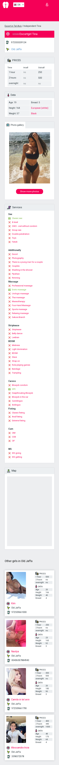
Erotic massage (19, 289)
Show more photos (29, 191)
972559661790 (19, 708)
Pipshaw (16, 274)
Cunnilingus (17, 401)
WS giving (16, 453)
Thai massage (18, 297)
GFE (14, 389)
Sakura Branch (18, 317)
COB (14, 437)
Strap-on (16, 361)
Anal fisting (17, 416)
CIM (13, 433)
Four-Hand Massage (21, 305)
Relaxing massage (20, 313)
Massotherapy (18, 301)
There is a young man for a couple (27, 262)
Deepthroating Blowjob (22, 393)
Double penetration (20, 234)
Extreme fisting (18, 420)
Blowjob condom (20, 385)
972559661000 (19, 612)
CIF (13, 441)
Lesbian (15, 337)
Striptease (16, 329)
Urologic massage (20, 293)
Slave (14, 357)
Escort (15, 254)
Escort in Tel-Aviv (13, 26)
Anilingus (16, 405)
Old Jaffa (16, 49)
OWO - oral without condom (24, 226)
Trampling (16, 373)
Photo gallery (17, 125)
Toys (14, 238)
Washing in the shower (22, 270)
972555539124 (18, 42)
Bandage (16, 369)
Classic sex (17, 218)
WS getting (17, 457)
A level (15, 222)
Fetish (14, 242)
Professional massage (22, 285)
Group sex (16, 230)
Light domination (19, 349)
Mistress (16, 345)
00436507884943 (20, 660)
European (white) (39, 108)
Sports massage (19, 309)
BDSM (15, 353)
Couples (16, 266)
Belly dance (17, 333)
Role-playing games (21, 365)
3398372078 (17, 756)
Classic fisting (18, 412)
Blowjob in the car (20, 397)
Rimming (16, 278)
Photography (18, 258)
